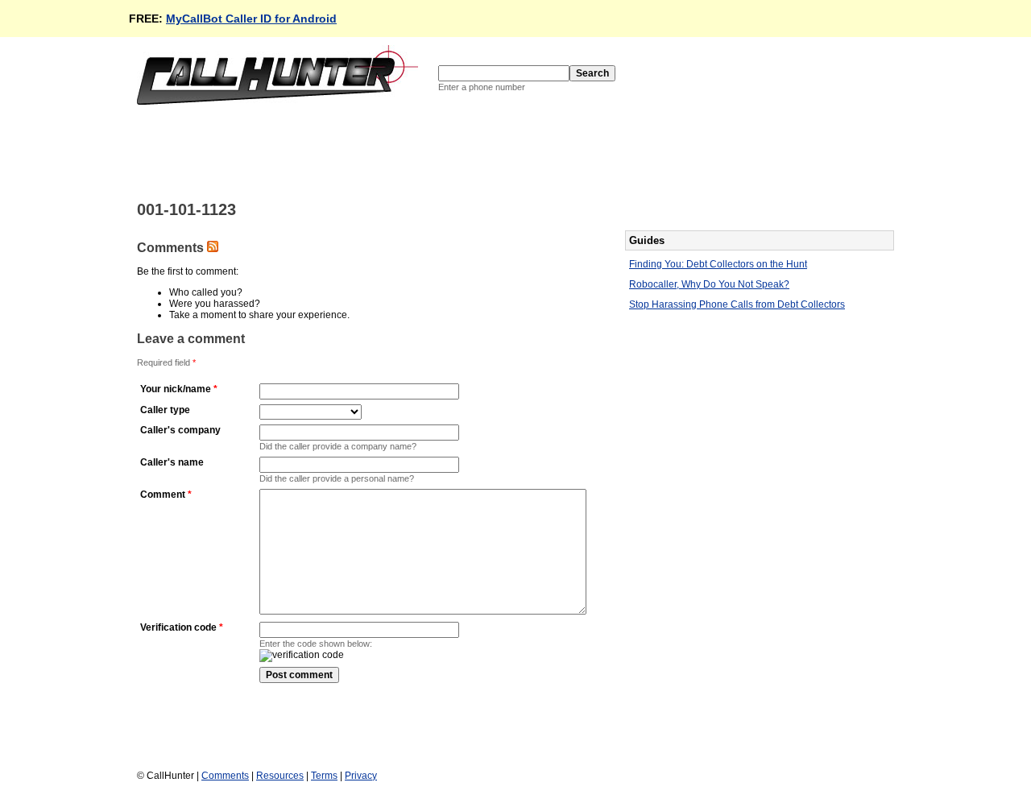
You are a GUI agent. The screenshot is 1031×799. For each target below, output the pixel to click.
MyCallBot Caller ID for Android (251, 18)
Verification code (178, 627)
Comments (225, 775)
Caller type (165, 410)
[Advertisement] (430, 151)
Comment (162, 494)
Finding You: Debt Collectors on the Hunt (718, 264)
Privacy (361, 775)
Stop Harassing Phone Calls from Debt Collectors (737, 304)
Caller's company (180, 430)
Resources (280, 775)
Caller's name (172, 462)
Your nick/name (175, 389)
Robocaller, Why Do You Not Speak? (709, 284)
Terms (324, 775)
